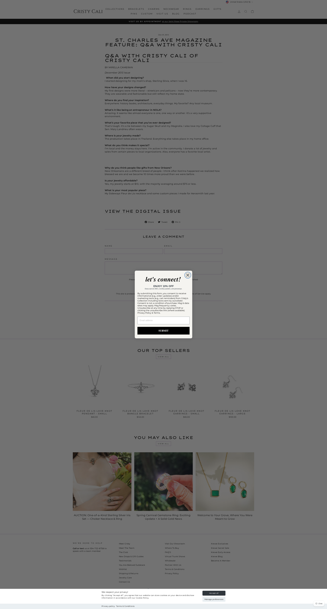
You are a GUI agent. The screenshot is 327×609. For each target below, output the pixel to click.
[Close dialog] (188, 275)
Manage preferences (214, 599)
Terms (157, 313)
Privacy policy (108, 606)
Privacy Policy (144, 313)
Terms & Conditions (125, 606)
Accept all (214, 593)
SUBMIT (163, 330)
